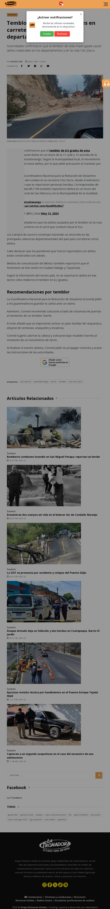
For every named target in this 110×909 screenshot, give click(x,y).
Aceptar (47, 34)
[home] (10, 4)
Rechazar (62, 34)
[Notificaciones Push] (61, 4)
